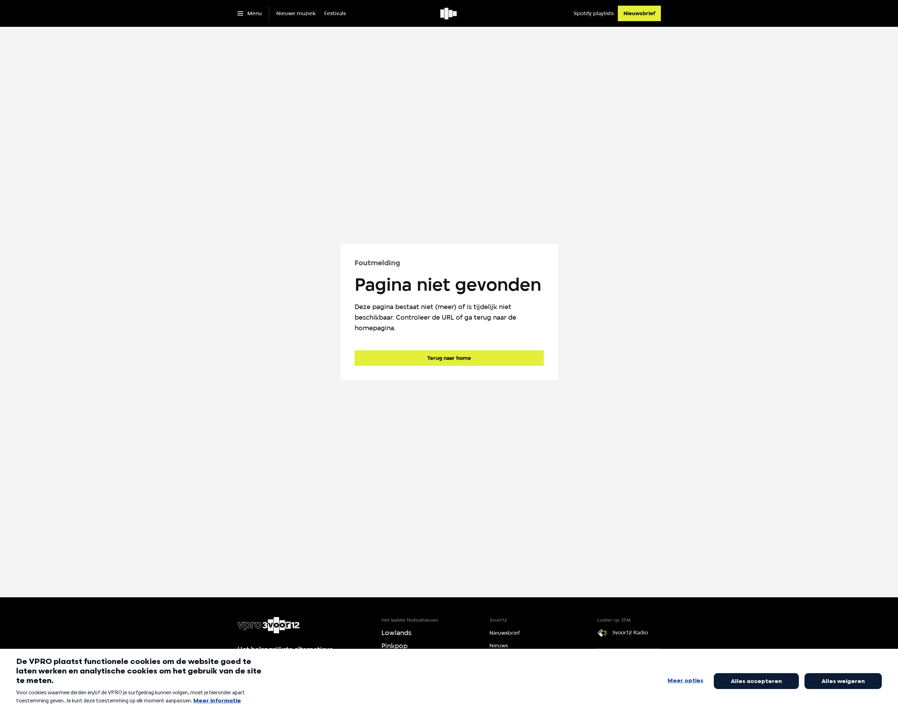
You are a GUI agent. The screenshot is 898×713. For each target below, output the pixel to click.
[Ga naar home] (449, 13)
